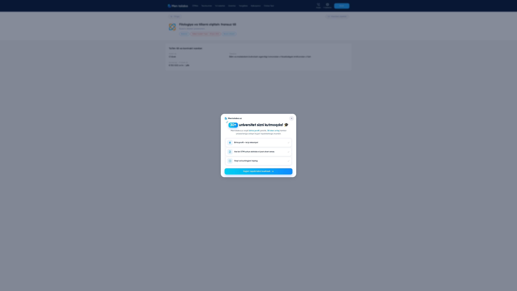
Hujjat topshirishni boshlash (256, 171)
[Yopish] (291, 118)
